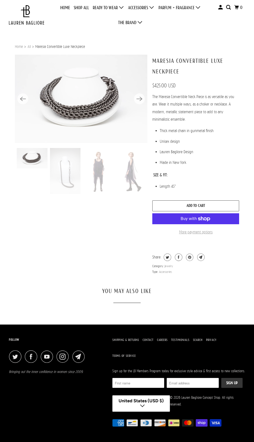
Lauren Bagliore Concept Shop (200, 397)
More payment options (196, 232)
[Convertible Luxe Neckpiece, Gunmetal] (81, 99)
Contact (148, 340)
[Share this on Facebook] (178, 257)
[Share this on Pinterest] (189, 257)
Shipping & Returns (125, 340)
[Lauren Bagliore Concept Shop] (26, 15)
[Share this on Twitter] (166, 257)
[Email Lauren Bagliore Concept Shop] (79, 356)
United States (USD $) (141, 401)
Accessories (138, 7)
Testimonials (180, 340)
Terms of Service (124, 356)
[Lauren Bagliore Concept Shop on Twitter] (16, 356)
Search (198, 340)
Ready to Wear (106, 7)
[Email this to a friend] (200, 257)
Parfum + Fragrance (177, 7)
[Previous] (22, 98)
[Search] (229, 7)
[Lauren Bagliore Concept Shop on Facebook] (32, 356)
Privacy (211, 340)
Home (65, 7)
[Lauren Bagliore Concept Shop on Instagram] (64, 356)
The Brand (128, 22)
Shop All (81, 7)
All (29, 46)
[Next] (139, 98)
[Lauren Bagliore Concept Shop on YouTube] (48, 356)
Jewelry (168, 266)
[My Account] (221, 7)
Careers (162, 340)
